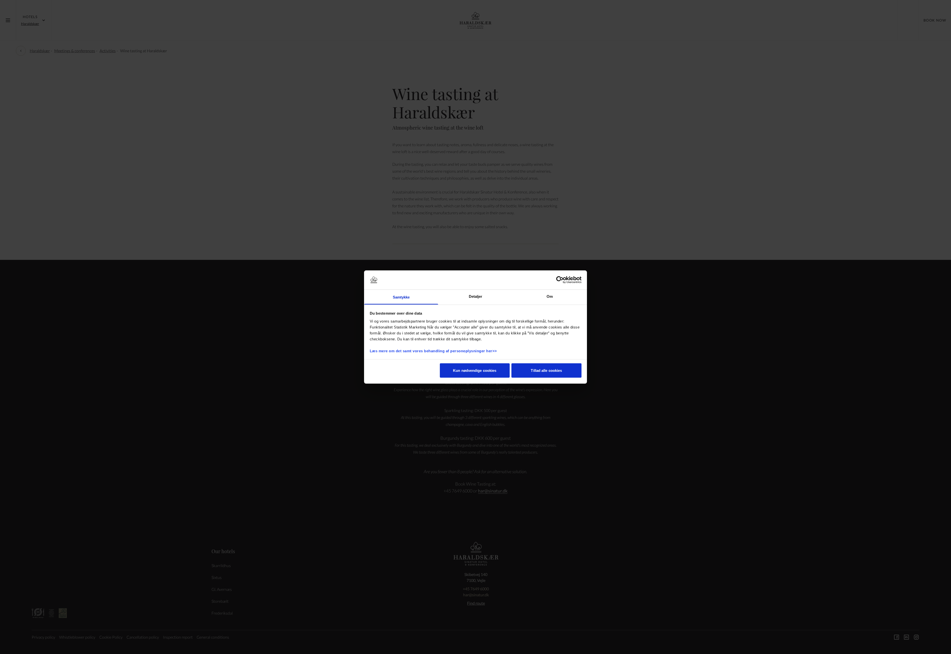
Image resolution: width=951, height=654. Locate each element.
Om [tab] (550, 296)
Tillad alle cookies (546, 370)
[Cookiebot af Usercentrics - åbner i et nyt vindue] (559, 280)
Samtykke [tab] (401, 297)
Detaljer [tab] (475, 296)
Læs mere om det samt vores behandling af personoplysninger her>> (434, 351)
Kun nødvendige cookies (474, 370)
